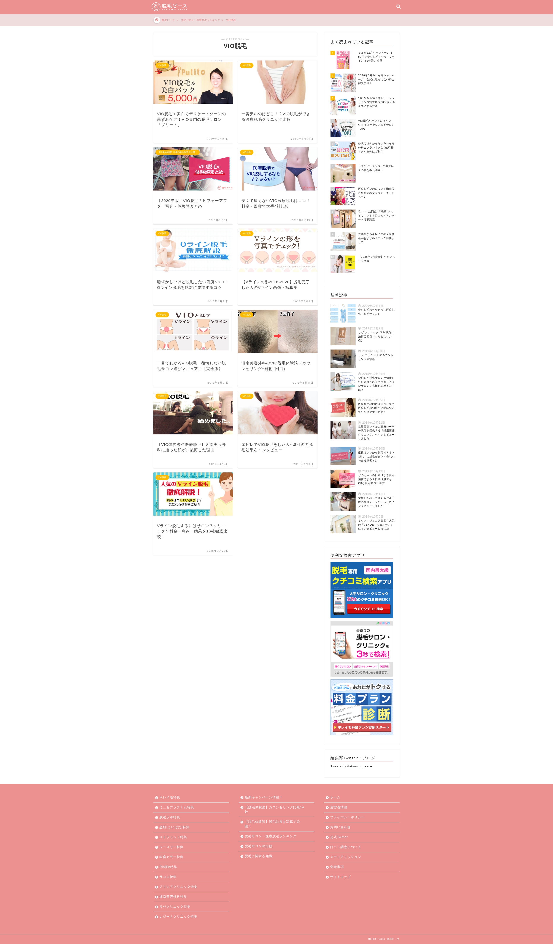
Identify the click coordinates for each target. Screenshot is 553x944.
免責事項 (337, 867)
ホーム (335, 797)
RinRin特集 (168, 867)
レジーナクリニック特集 (178, 916)
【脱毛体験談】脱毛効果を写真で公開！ (272, 824)
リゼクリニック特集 (175, 906)
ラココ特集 (168, 877)
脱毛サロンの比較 (258, 846)
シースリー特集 (171, 847)
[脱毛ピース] (169, 11)
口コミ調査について (345, 847)
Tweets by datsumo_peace (351, 766)
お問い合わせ (340, 827)
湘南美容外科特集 (173, 896)
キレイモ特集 (169, 797)
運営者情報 (338, 807)
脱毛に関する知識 (258, 856)
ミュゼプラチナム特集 (176, 807)
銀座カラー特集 (171, 857)
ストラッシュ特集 (173, 837)
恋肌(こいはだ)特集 (174, 827)
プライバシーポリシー (347, 817)
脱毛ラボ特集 (169, 817)
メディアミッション (345, 857)
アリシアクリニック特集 (178, 886)
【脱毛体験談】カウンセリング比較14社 (274, 809)
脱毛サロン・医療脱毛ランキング (271, 836)
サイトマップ (340, 877)
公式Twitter (339, 837)
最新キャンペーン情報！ (264, 797)
